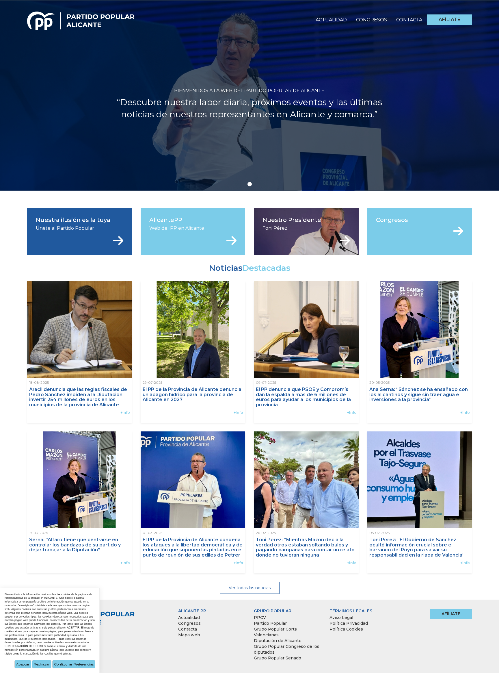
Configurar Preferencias (74, 664)
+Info (125, 412)
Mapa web (189, 634)
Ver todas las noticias (250, 587)
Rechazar (42, 664)
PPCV (260, 617)
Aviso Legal (341, 617)
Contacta (409, 20)
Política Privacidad (348, 623)
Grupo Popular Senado (277, 658)
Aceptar (22, 664)
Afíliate (449, 19)
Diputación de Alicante (277, 640)
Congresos (371, 20)
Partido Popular (270, 623)
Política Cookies (346, 629)
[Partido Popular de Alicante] (81, 19)
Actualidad (331, 20)
